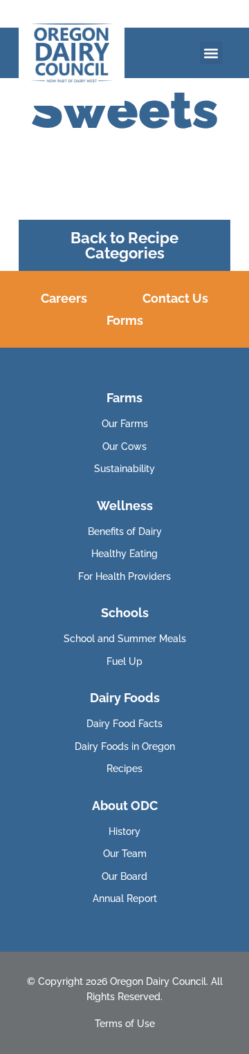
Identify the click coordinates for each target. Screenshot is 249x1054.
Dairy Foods (125, 697)
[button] (211, 52)
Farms (124, 397)
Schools (125, 612)
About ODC (125, 805)
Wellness (125, 505)
